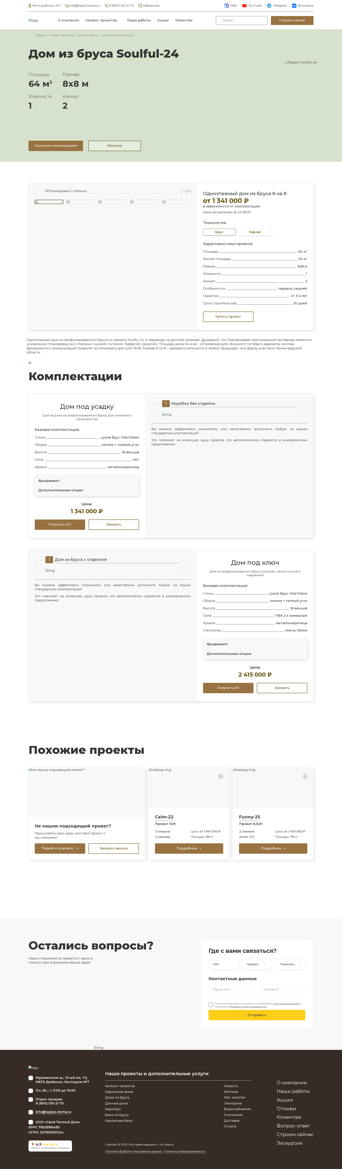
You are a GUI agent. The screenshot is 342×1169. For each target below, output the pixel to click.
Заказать (113, 524)
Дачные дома (116, 1103)
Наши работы (139, 20)
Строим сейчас (292, 20)
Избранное (151, 5)
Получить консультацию (56, 146)
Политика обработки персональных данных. (133, 1151)
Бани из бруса (117, 1115)
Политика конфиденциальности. (185, 1151)
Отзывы (286, 1108)
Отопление (233, 1115)
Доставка (232, 1121)
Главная (40, 35)
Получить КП (60, 524)
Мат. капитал (235, 1097)
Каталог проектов (101, 20)
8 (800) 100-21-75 (121, 5)
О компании (68, 20)
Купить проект (228, 317)
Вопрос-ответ (293, 1126)
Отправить (257, 1015)
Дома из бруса (88, 35)
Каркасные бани (119, 1121)
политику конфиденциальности (248, 1006)
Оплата (230, 1126)
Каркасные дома (119, 1092)
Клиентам (184, 20)
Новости (231, 1086)
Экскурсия (289, 1143)
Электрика (233, 1103)
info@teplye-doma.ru (85, 5)
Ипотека (114, 146)
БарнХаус (113, 1109)
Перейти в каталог (58, 848)
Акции (163, 20)
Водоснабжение (237, 1109)
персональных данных (286, 1003)
